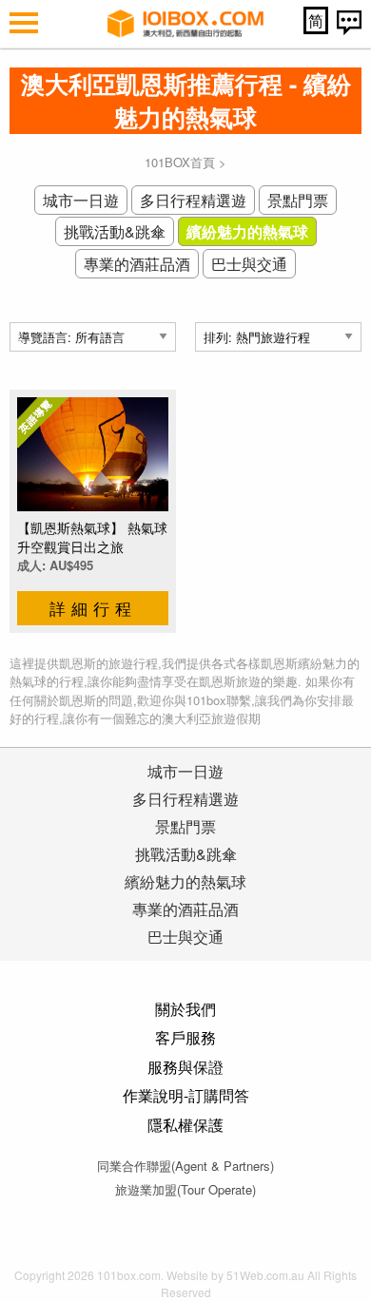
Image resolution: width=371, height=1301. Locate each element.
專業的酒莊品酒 (137, 264)
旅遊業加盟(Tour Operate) (185, 1189)
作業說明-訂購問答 (186, 1095)
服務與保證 (185, 1067)
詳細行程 (93, 608)
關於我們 (185, 1009)
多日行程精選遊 (193, 200)
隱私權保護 (185, 1125)
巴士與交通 (249, 264)
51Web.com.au (265, 1275)
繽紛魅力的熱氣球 (247, 231)
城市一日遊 (81, 200)
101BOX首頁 (180, 162)
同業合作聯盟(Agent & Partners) (185, 1166)
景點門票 (297, 200)
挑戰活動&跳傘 (115, 231)
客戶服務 (185, 1037)
